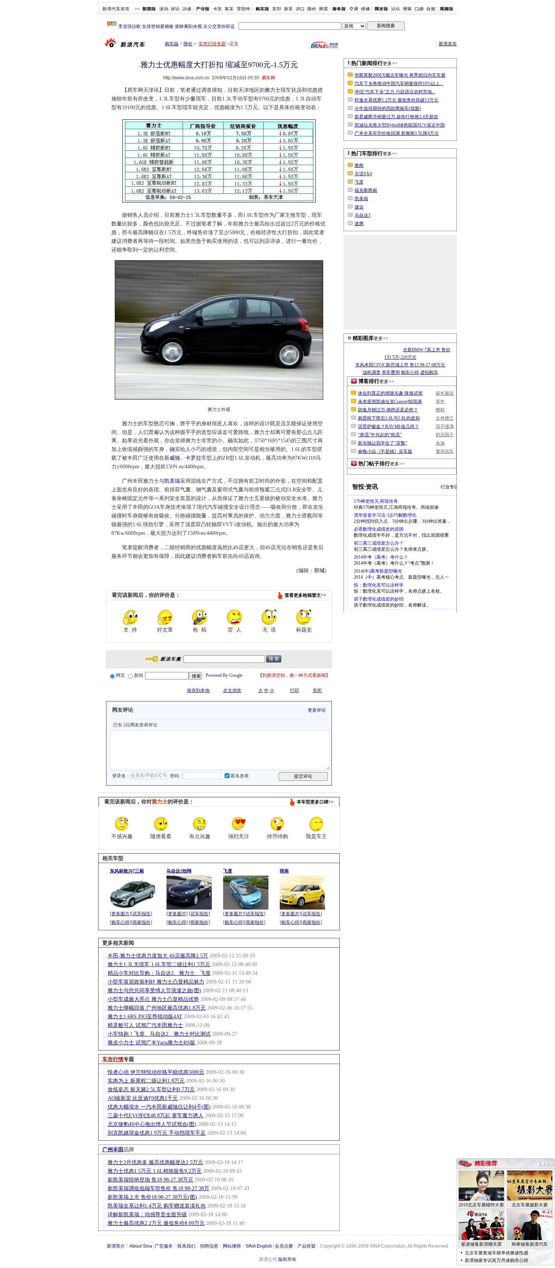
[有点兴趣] (199, 823)
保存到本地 (198, 690)
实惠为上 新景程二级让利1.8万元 (146, 1081)
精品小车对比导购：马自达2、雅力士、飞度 (159, 973)
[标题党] (303, 617)
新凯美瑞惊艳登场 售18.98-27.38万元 (150, 1180)
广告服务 (164, 1246)
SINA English (258, 1246)
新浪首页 (448, 43)
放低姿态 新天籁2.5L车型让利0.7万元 (151, 1089)
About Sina (141, 1246)
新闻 (138, 675)
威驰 (175, 458)
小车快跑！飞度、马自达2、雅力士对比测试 (159, 1034)
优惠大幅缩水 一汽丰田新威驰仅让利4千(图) (159, 1107)
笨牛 (440, 401)
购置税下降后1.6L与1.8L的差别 (389, 418)
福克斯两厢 (366, 190)
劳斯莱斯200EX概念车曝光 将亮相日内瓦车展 (400, 75)
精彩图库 (363, 338)
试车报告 (142, 913)
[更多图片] (177, 913)
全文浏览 (232, 690)
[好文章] (165, 617)
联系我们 (186, 1246)
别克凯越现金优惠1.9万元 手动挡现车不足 (157, 1133)
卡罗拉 (193, 458)
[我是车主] (316, 823)
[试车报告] (199, 913)
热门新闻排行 (367, 63)
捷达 (359, 207)
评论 (175, 9)
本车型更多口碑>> (315, 802)
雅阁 (359, 165)
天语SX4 (363, 173)
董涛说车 (445, 451)
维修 (365, 9)
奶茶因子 (445, 434)
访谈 (186, 9)
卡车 (217, 9)
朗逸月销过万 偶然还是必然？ (388, 409)
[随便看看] (160, 823)
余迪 (440, 443)
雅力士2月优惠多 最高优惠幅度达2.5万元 (155, 1162)
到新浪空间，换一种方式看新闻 (294, 675)
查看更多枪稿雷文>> (305, 595)
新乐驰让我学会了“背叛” (382, 443)
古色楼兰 (445, 418)
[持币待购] (277, 823)
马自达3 (362, 215)
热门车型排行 (367, 153)
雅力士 (273, 90)
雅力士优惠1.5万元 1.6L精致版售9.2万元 (155, 1171)
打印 (294, 690)
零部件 (243, 9)
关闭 (317, 690)
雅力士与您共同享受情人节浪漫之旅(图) (154, 990)
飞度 (359, 182)
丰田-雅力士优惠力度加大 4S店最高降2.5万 (158, 956)
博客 (407, 9)
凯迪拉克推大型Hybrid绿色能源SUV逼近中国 (400, 125)
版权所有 (287, 1259)
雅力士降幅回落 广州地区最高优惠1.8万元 (157, 1008)
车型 (276, 9)
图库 (323, 9)
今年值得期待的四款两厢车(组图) (388, 108)
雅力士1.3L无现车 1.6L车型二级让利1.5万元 (159, 964)
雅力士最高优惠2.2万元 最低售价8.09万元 (156, 1223)
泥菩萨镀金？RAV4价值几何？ (388, 426)
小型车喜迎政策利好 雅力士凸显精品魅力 (156, 982)
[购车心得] (177, 922)
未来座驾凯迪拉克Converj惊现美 (390, 401)
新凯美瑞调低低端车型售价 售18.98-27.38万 (158, 1188)
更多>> (390, 63)
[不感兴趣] (122, 823)
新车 (288, 9)
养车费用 (391, 372)
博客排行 (368, 381)
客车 (229, 9)
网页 (120, 675)
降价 (311, 9)
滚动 (163, 9)
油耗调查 (371, 372)
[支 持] (130, 617)
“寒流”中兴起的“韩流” (380, 434)
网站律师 (232, 1246)
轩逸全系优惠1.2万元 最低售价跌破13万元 (396, 100)
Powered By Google (224, 675)
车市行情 (112, 1059)
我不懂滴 (445, 426)
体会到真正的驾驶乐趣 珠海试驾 (390, 393)
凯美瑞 (172, 481)
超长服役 (445, 393)
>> (137, 9)
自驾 (430, 9)
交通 (353, 9)
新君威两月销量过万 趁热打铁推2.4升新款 (396, 116)
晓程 (440, 409)
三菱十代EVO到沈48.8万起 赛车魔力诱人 (156, 1115)
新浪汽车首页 (116, 9)
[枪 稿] (199, 617)
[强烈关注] (238, 823)
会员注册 (284, 1246)
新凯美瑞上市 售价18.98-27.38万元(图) (152, 1197)
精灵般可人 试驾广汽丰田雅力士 (145, 1025)
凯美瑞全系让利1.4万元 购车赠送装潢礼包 (157, 1206)
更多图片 (120, 913)
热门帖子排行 (374, 463)
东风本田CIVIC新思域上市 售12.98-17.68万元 (400, 365)
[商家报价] (199, 922)
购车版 (172, 43)
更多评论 (317, 710)
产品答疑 (307, 1246)
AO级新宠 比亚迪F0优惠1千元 (143, 1098)
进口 (300, 9)
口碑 (419, 9)
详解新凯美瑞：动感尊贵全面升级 (147, 1214)
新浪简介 (116, 1246)
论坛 (395, 9)
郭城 (319, 570)
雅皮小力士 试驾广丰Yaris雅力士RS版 (151, 1043)
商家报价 (142, 922)
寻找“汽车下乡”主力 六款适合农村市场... (395, 91)
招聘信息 (209, 1246)
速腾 (359, 223)
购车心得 (120, 922)
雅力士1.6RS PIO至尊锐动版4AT (145, 1016)
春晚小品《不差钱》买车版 (385, 451)
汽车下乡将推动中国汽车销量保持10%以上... (399, 83)
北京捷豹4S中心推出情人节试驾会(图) (152, 1124)
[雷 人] (234, 617)
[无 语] (269, 617)
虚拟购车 (429, 372)
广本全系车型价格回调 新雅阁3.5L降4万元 (397, 133)
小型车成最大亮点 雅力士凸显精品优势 (153, 999)
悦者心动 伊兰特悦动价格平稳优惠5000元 (156, 1072)
